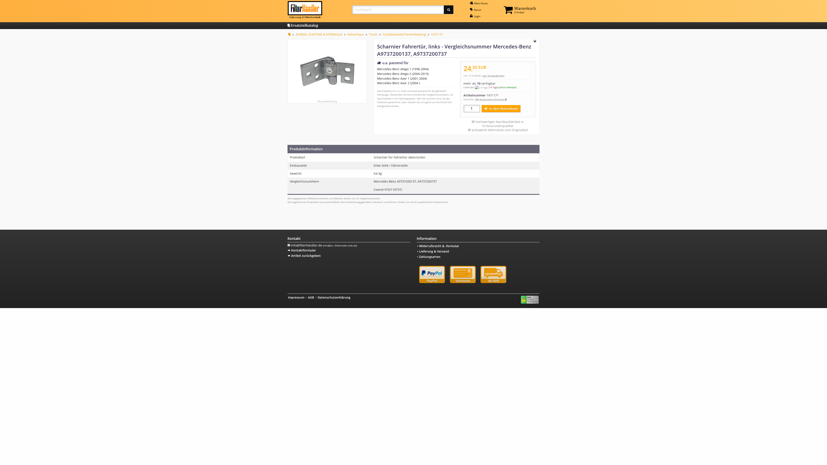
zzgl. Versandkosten (493, 75)
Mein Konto (481, 3)
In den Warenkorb (503, 108)
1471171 (437, 34)
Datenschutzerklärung (334, 297)
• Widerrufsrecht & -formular (438, 246)
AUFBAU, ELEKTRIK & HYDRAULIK (319, 34)
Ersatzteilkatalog (304, 25)
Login (476, 16)
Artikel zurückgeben (305, 256)
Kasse (477, 10)
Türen (373, 34)
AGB (311, 297)
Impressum (296, 297)
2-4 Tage (493, 87)
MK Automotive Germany (490, 99)
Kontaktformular (303, 250)
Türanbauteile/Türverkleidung (404, 34)
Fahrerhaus (355, 34)
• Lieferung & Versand (433, 251)
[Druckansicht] (535, 41)
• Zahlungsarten (428, 257)
